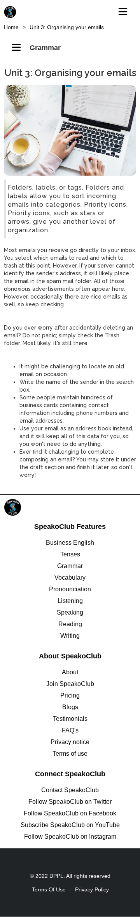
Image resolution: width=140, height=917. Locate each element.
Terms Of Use (49, 889)
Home (11, 27)
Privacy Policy (92, 889)
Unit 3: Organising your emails (67, 27)
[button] (125, 9)
